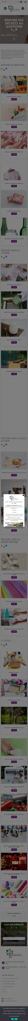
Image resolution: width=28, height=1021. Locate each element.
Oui (12, 1019)
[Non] (26, 1013)
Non (16, 1019)
